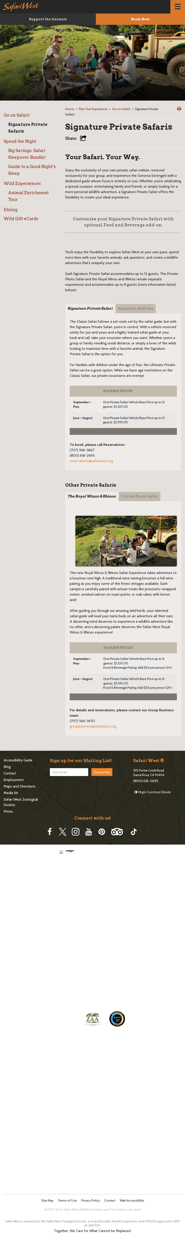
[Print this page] (179, 108)
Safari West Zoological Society (21, 802)
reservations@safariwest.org (91, 461)
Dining (10, 209)
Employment (14, 780)
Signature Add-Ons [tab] (135, 308)
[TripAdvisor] (117, 832)
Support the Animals (48, 19)
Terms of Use (67, 1200)
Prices (8, 811)
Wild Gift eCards (21, 218)
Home (69, 109)
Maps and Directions (19, 786)
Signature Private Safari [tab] (90, 308)
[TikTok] (133, 832)
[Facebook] (49, 832)
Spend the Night (20, 141)
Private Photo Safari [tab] (139, 496)
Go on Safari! (17, 115)
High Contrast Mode (154, 792)
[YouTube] (88, 832)
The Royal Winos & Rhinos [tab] (91, 496)
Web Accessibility (132, 1200)
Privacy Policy (90, 1200)
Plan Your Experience (93, 109)
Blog (7, 767)
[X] (62, 832)
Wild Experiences (22, 183)
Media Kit (11, 793)
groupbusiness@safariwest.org (93, 726)
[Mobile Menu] (177, 7)
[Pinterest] (102, 832)
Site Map (47, 1200)
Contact (10, 773)
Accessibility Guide (18, 760)
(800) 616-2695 (145, 781)
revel (137, 1209)
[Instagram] (75, 832)
